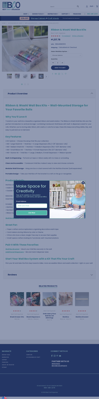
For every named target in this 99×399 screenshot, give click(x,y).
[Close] (83, 182)
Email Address (21, 201)
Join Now (31, 213)
